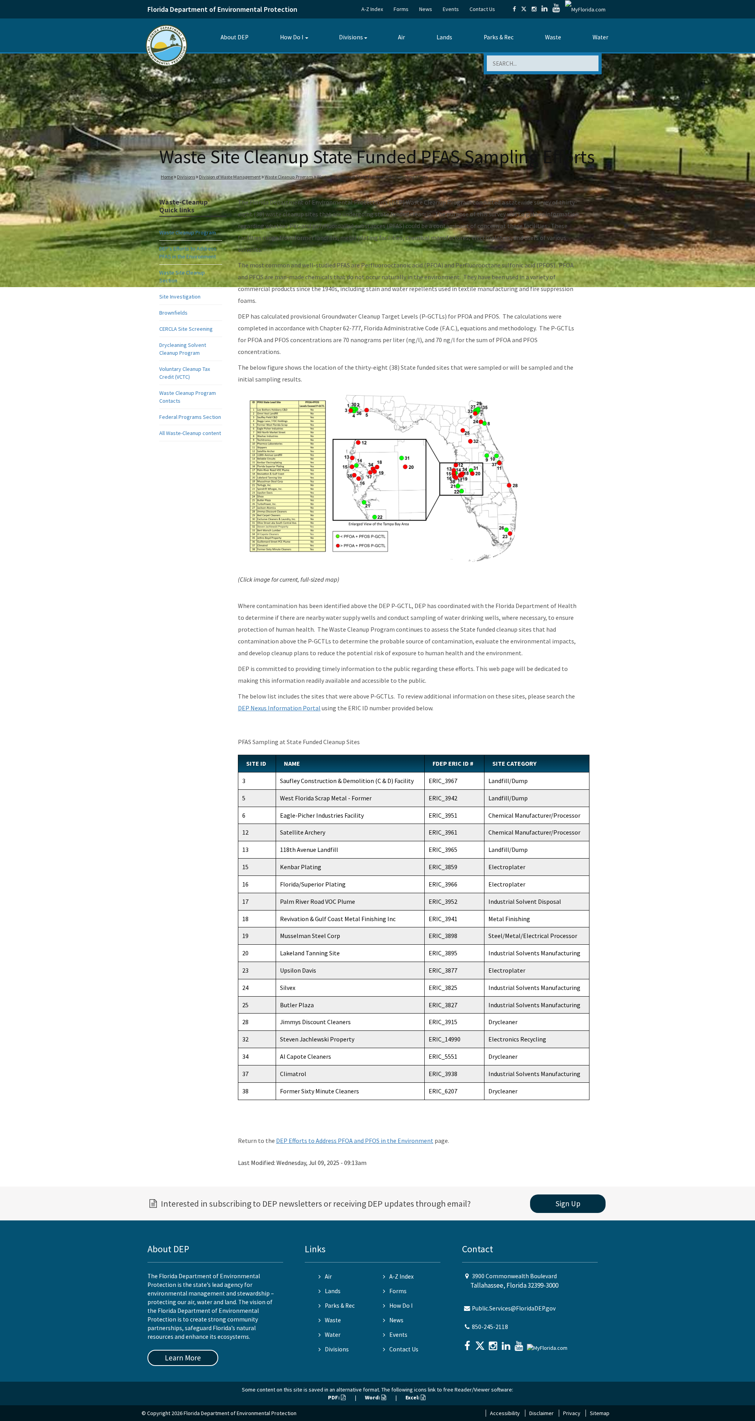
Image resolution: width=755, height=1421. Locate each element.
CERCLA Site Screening (186, 328)
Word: (373, 1397)
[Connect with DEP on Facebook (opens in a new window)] (514, 9)
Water (600, 37)
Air (401, 37)
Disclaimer (541, 1413)
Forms (401, 9)
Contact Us (482, 9)
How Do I (291, 37)
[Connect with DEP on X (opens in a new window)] (523, 9)
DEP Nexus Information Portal (279, 708)
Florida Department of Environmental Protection (222, 9)
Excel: (413, 1397)
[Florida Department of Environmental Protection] (166, 45)
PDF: (334, 1397)
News (425, 9)
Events (451, 9)
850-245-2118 (490, 1327)
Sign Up (568, 1203)
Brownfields (173, 312)
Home (167, 177)
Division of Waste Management (230, 177)
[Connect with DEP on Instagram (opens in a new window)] (534, 9)
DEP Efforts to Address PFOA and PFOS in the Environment (354, 1141)
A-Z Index (372, 9)
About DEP (235, 37)
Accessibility (505, 1413)
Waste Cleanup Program (289, 177)
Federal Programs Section (190, 416)
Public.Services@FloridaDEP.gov (514, 1308)
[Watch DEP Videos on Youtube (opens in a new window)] (556, 9)
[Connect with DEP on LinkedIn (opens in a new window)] (544, 9)
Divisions (351, 37)
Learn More (183, 1357)
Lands (444, 37)
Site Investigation (180, 296)
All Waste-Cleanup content (190, 433)
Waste (553, 37)
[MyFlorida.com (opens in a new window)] (585, 9)
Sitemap (600, 1413)
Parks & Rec (499, 37)
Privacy (571, 1413)
